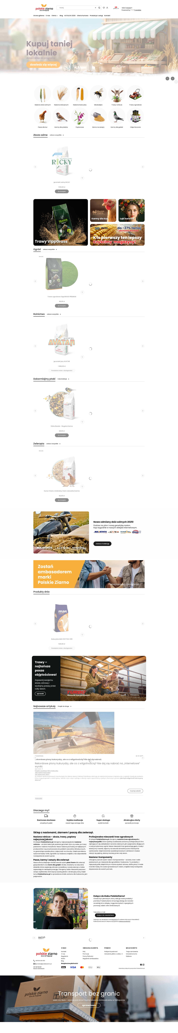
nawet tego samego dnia (75, 823)
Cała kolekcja (62, 379)
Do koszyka (62, 191)
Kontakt (63, 952)
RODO (63, 958)
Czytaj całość (135, 791)
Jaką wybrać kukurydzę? (43, 773)
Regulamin (115, 919)
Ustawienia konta (131, 954)
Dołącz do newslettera (105, 915)
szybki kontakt (103, 823)
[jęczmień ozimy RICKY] (62, 161)
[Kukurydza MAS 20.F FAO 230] (62, 617)
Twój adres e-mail (99, 912)
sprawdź (40, 694)
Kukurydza (38, 798)
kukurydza (39, 756)
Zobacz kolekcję (102, 544)
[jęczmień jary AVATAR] (62, 340)
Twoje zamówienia (132, 952)
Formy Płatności (88, 956)
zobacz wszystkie (55, 135)
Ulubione (129, 956)
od (41, 823)
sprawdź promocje (132, 823)
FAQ (84, 952)
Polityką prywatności (124, 921)
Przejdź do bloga (63, 706)
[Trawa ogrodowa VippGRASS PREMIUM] (62, 275)
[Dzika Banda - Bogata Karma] (62, 404)
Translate (137, 10)
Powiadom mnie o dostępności (61, 370)
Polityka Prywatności (110, 952)
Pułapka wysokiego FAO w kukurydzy (46, 771)
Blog (62, 961)
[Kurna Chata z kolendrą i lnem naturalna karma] (62, 469)
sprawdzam (89, 1005)
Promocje (86, 954)
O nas (63, 954)
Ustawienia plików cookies (112, 954)
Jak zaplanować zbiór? (42, 774)
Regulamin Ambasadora (90, 958)
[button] (99, 7)
